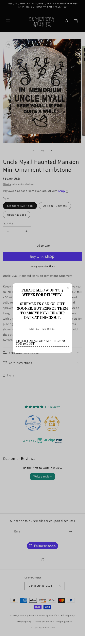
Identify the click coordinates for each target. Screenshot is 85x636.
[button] (42, 342)
